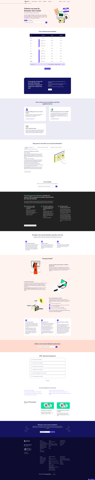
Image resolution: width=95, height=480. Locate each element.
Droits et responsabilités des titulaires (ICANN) (53, 461)
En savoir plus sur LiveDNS (54, 118)
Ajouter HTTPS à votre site (30, 118)
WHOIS (50, 448)
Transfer (29, 20)
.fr (30, 48)
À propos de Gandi (62, 457)
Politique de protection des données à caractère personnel (54, 467)
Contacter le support (62, 441)
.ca (30, 58)
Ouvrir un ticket (62, 307)
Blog (61, 1)
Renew (31, 20)
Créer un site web (34, 1)
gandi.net (26, 3)
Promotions (49, 1)
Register (26, 20)
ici (69, 310)
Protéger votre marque (29, 214)
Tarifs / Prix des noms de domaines (29, 390)
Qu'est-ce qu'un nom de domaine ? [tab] (37, 359)
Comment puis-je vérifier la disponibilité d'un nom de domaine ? (32, 391)
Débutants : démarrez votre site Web (43, 147)
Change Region (26, 452)
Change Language (26, 453)
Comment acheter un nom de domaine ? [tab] (37, 366)
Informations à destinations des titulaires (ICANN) (54, 463)
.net (30, 40)
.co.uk (31, 53)
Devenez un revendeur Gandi (47, 217)
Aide (64, 1)
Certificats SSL (42, 450)
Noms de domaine (42, 441)
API (49, 447)
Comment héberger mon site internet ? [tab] (37, 376)
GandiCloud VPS (42, 448)
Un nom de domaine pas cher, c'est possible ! (30, 394)
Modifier (63, 64)
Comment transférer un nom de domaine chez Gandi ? (56, 390)
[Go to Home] (27, 1)
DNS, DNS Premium (42, 451)
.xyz (30, 43)
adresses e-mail (57, 269)
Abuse (49, 457)
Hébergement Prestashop (43, 447)
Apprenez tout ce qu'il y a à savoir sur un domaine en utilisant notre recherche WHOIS (59, 394)
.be (30, 45)
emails (35, 161)
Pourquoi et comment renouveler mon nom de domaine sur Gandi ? (58, 391)
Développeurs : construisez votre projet (56, 147)
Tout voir (25, 403)
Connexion (68, 1)
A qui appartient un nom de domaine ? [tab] (37, 369)
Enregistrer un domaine (43, 457)
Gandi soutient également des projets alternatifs (30, 287)
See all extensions (47, 68)
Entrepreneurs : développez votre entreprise (29, 148)
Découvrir (50, 89)
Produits (40, 1)
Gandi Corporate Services (52, 441)
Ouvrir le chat (64, 308)
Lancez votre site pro (28, 171)
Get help (47, 380)
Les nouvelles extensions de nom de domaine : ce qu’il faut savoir (33, 393)
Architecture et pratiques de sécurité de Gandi (65, 460)
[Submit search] (46, 22)
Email (40, 449)
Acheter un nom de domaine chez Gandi (30, 225)
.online (31, 61)
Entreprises (44, 1)
